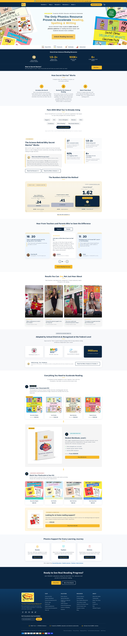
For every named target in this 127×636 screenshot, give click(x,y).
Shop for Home (37, 557)
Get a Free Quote (69, 582)
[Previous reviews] (60, 261)
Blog (78, 610)
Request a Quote (89, 557)
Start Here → (97, 67)
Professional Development (51, 608)
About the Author (97, 596)
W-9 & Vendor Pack (81, 606)
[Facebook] (22, 612)
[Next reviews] (67, 261)
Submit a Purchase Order (82, 604)
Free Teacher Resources (82, 600)
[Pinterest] (32, 612)
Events (94, 602)
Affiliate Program (96, 608)
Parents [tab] (68, 229)
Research (57, 4)
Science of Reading (65, 607)
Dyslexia (73, 563)
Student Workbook (49, 598)
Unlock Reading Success (63, 266)
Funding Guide (80, 598)
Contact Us (95, 604)
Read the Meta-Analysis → (51, 170)
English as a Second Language (65, 601)
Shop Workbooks (82, 457)
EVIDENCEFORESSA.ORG (94, 184)
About (72, 4)
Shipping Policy (83, 630)
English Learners (66, 563)
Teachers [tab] (59, 229)
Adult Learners (64, 603)
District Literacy (96, 4)
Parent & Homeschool (66, 605)
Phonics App (48, 602)
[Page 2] (63, 261)
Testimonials (95, 598)
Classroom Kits (48, 596)
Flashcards (47, 604)
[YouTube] (29, 612)
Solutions (43, 4)
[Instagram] (26, 612)
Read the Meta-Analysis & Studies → (87, 363)
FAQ (94, 606)
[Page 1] (62, 261)
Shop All (47, 610)
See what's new (87, 1)
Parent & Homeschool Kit (51, 600)
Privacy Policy (76, 630)
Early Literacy (79, 563)
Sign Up (39, 619)
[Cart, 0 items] (104, 4)
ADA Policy (103, 630)
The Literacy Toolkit (81, 602)
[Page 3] (64, 261)
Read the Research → (33, 170)
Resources (65, 4)
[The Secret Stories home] (23, 4)
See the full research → (63, 214)
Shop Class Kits (63, 557)
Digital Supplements (49, 606)
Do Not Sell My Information (94, 630)
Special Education (57, 563)
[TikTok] (35, 612)
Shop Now (56, 582)
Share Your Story (96, 600)
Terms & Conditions (68, 630)
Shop (50, 4)
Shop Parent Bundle (72, 525)
